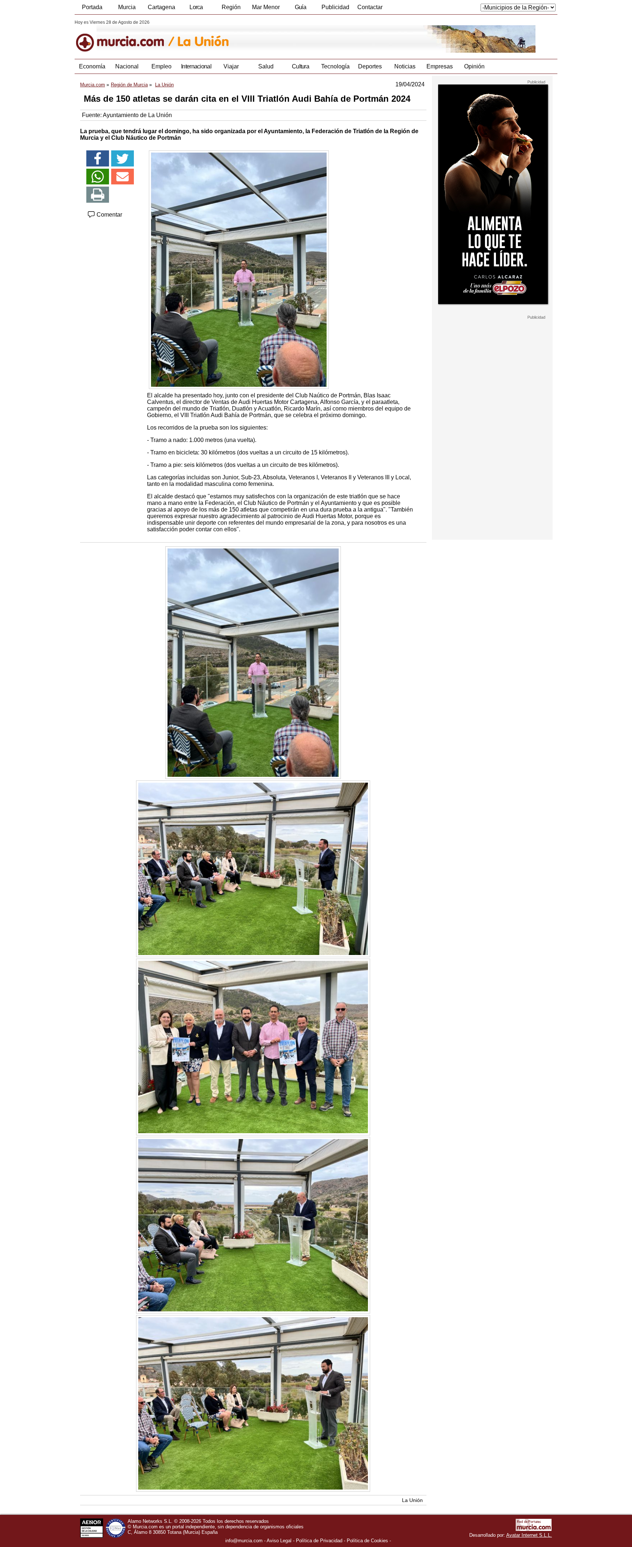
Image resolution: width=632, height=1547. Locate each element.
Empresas (439, 66)
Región (231, 7)
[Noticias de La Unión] (253, 36)
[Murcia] (125, 36)
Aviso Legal (279, 1540)
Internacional (196, 66)
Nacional (127, 66)
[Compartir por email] (122, 177)
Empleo (161, 66)
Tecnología (335, 66)
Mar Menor (266, 7)
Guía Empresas (300, 9)
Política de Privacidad (319, 1540)
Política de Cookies (367, 1540)
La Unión (412, 1500)
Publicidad (335, 7)
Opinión (474, 66)
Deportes (370, 66)
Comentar (108, 214)
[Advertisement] (492, 429)
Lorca (196, 7)
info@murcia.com (244, 1540)
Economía (92, 66)
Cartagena (161, 7)
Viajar (231, 66)
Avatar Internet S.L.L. (529, 1535)
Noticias (404, 66)
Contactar (370, 7)
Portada (92, 7)
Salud (266, 66)
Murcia (127, 7)
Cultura (300, 66)
